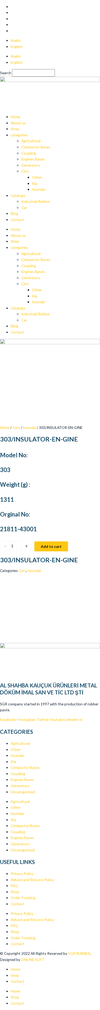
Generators (30, 165)
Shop (15, 128)
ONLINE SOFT (33, 959)
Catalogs (18, 195)
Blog (14, 213)
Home (15, 116)
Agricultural (31, 141)
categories (19, 135)
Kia (34, 183)
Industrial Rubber (35, 201)
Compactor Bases (35, 147)
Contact (17, 219)
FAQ (14, 885)
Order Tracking (23, 897)
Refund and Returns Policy (32, 879)
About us (18, 123)
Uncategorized (23, 792)
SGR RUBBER (79, 953)
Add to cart (51, 546)
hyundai (38, 189)
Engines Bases (33, 159)
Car (24, 207)
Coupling (28, 153)
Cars (25, 171)
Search (5, 72)
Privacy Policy (22, 873)
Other (37, 177)
